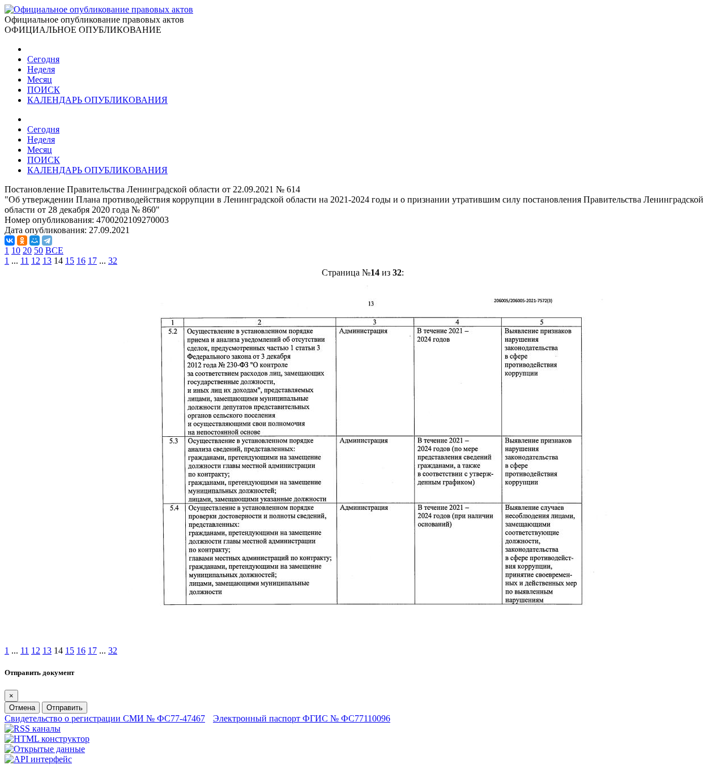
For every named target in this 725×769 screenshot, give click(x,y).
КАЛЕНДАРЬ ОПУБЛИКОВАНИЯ (97, 100)
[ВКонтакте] (10, 240)
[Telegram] (47, 240)
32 (112, 260)
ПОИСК (43, 89)
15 (69, 260)
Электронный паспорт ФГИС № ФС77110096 (301, 718)
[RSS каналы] (33, 728)
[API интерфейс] (38, 759)
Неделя (41, 69)
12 (35, 260)
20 (27, 250)
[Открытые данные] (45, 749)
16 (81, 260)
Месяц (39, 79)
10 (15, 250)
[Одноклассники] (22, 240)
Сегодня (43, 59)
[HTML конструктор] (47, 739)
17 (92, 260)
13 (47, 260)
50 (38, 250)
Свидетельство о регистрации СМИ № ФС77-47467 (105, 718)
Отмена (22, 707)
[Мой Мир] (34, 240)
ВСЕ (54, 250)
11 (24, 260)
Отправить (64, 707)
